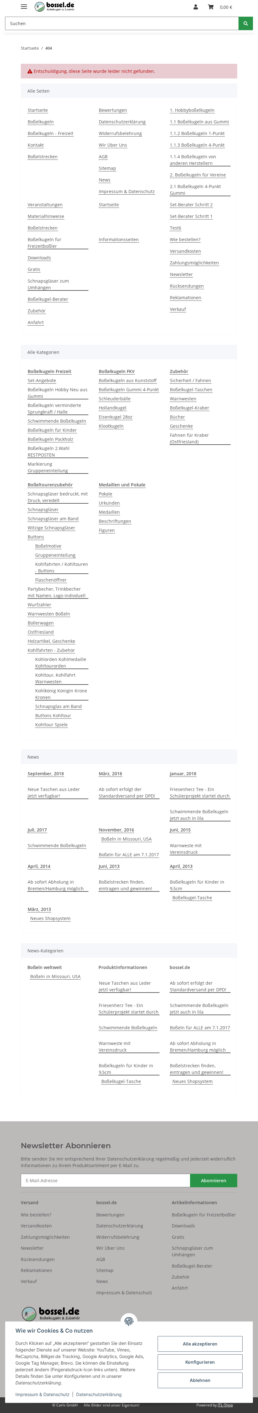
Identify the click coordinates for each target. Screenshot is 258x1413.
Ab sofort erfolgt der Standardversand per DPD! (127, 792)
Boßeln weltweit (44, 967)
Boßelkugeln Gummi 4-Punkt (129, 389)
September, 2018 (46, 774)
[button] (195, 7)
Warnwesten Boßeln (49, 614)
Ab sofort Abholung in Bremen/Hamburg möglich (56, 885)
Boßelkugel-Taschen (191, 389)
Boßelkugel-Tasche (192, 898)
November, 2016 (116, 830)
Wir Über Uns (113, 145)
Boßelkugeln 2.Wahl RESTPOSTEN (49, 451)
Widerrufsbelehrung (120, 133)
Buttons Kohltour (53, 715)
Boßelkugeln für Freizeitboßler (44, 242)
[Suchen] (245, 23)
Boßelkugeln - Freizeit (50, 133)
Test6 (175, 228)
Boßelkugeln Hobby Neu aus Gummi (57, 393)
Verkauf (178, 309)
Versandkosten (185, 251)
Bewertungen (113, 110)
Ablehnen (200, 1380)
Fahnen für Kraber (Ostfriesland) (189, 438)
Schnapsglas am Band (58, 706)
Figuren (107, 530)
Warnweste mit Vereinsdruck (186, 848)
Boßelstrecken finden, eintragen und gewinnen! (125, 885)
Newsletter (181, 274)
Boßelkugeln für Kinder (52, 430)
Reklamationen (185, 297)
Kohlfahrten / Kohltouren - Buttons (61, 567)
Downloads (39, 258)
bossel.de (180, 967)
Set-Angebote (42, 380)
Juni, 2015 (180, 830)
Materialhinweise (46, 216)
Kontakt (36, 145)
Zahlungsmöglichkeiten (194, 263)
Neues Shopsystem (50, 918)
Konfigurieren (200, 1362)
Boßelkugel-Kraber (189, 408)
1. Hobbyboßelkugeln (192, 110)
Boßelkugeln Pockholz (50, 439)
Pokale (105, 494)
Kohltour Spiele (51, 725)
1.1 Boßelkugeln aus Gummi (199, 122)
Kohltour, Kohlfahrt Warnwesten (55, 678)
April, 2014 (39, 866)
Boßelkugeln (41, 122)
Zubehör (37, 311)
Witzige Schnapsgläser (51, 528)
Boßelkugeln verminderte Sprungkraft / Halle (54, 408)
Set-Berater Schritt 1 (191, 216)
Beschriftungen (115, 521)
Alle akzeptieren (200, 1343)
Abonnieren (213, 1180)
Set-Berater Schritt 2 (191, 205)
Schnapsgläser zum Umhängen (48, 284)
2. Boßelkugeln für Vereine (198, 175)
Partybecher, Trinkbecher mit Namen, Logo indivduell (57, 592)
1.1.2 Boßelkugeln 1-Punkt (197, 133)
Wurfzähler (39, 605)
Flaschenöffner (51, 580)
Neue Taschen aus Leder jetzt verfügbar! (54, 792)
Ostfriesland (41, 632)
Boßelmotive (48, 546)
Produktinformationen (122, 967)
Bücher (177, 417)
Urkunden (109, 503)
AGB (103, 157)
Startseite (38, 110)
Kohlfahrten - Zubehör (51, 650)
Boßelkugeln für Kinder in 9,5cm (197, 885)
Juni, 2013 (109, 866)
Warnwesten (183, 399)
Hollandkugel (112, 408)
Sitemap (107, 168)
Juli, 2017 (37, 830)
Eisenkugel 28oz (115, 417)
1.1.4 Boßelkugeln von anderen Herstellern (193, 160)
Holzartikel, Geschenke (51, 641)
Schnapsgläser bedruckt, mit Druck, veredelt (58, 497)
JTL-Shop (225, 1405)
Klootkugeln (111, 426)
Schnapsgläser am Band (53, 519)
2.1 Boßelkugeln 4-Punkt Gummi (195, 189)
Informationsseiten (119, 239)
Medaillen (109, 512)
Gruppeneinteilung (55, 555)
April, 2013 (181, 866)
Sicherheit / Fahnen (190, 380)
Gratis (34, 269)
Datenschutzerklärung (99, 1394)
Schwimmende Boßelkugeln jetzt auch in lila (199, 815)
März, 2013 (39, 909)
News (104, 180)
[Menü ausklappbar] (24, 4)
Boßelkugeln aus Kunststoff (128, 380)
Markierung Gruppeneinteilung (48, 467)
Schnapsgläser (43, 509)
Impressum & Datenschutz (42, 1394)
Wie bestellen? (185, 239)
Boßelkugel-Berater (48, 299)
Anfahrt (36, 322)
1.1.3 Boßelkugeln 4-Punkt (197, 145)
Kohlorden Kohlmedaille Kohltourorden (60, 662)
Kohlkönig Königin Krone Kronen (61, 694)
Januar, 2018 (183, 774)
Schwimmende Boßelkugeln (57, 421)
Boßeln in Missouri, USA (126, 839)
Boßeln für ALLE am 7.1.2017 (129, 855)
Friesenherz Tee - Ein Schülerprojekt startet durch (200, 792)
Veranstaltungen (45, 205)
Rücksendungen (187, 286)
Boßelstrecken (43, 157)
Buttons (36, 537)
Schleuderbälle (115, 399)
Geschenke (181, 426)
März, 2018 (110, 774)
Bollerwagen (41, 623)
